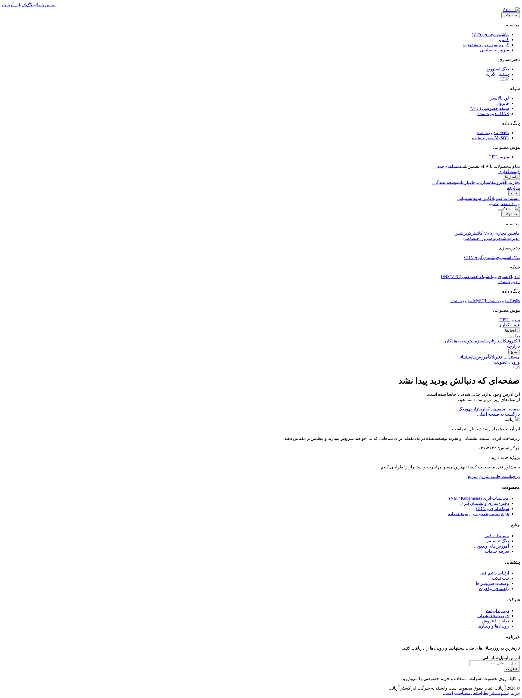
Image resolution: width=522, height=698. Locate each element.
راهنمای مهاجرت (494, 588)
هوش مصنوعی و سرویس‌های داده (478, 513)
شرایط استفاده (482, 693)
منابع (514, 193)
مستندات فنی (496, 535)
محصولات (511, 15)
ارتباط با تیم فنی (494, 573)
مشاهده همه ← (445, 166)
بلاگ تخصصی (497, 541)
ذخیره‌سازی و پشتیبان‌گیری (484, 503)
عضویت (512, 669)
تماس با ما (46, 4)
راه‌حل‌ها (511, 177)
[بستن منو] (500, 210)
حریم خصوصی (508, 693)
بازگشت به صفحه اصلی (498, 414)
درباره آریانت (13, 4)
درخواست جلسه (504, 476)
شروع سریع (478, 476)
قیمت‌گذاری (509, 171)
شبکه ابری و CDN (492, 508)
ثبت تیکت (500, 578)
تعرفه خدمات (497, 551)
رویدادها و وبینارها (493, 626)
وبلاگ (31, 4)
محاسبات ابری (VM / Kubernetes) (479, 498)
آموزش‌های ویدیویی (491, 546)
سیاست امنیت (455, 693)
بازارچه (513, 187)
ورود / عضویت (506, 203)
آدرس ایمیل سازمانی (501, 657)
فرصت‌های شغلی (493, 615)
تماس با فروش (495, 621)
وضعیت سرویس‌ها (492, 583)
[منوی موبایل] (491, 205)
